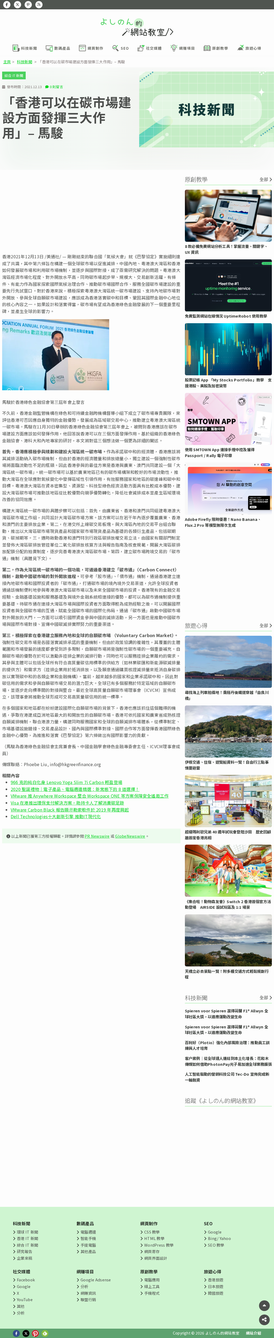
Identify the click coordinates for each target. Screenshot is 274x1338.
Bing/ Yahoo (219, 1238)
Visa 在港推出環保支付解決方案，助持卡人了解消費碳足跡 (67, 802)
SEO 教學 (216, 1245)
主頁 (7, 61)
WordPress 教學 (158, 1245)
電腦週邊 (88, 1232)
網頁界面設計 (155, 1258)
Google (215, 1232)
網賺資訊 (88, 1293)
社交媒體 (21, 1271)
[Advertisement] (91, 211)
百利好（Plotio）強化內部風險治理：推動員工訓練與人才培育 (227, 1045)
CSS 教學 (151, 1232)
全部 (264, 179)
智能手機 (88, 1238)
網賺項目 (85, 1271)
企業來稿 (24, 1258)
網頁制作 (149, 1223)
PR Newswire (97, 836)
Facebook (26, 1279)
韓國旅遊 (215, 1293)
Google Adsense (96, 1279)
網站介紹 (253, 1333)
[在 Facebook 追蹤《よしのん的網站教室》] (6, 4)
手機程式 (151, 1293)
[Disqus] (91, 1005)
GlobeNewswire (130, 836)
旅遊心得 (212, 1271)
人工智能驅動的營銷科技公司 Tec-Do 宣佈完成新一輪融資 (227, 1077)
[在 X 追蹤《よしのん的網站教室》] (17, 4)
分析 (20, 1313)
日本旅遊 (215, 1286)
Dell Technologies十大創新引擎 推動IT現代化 (56, 816)
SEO (208, 1223)
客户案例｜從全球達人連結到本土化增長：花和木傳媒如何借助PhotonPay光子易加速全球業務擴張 (228, 1061)
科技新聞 (24, 61)
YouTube (25, 1299)
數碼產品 (85, 1223)
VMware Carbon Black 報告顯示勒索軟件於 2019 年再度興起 (70, 809)
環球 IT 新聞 (27, 1232)
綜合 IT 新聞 (14, 75)
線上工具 (151, 1286)
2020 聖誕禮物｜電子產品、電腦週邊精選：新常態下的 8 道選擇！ (75, 789)
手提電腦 (88, 1245)
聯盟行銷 (88, 1299)
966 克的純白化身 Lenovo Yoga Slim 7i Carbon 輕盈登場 (66, 782)
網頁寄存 (151, 1251)
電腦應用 (151, 1279)
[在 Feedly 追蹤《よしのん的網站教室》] (39, 4)
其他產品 (88, 1251)
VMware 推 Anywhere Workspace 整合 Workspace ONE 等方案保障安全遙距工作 (90, 796)
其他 (20, 1306)
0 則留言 (56, 86)
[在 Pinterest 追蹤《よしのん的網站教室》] (28, 4)
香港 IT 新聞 (27, 1238)
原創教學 (149, 1271)
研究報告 (24, 1251)
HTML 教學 (154, 1238)
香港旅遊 (215, 1279)
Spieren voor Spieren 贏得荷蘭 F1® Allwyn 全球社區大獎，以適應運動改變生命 (226, 1013)
